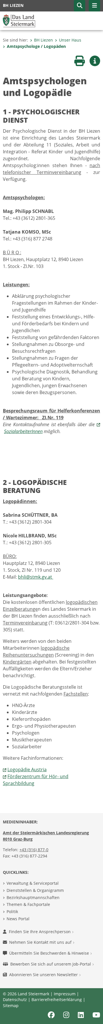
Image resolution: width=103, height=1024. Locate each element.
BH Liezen (43, 40)
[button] (79, 5)
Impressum (65, 993)
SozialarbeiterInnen (23, 431)
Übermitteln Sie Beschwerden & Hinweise (49, 953)
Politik (12, 911)
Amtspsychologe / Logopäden (36, 46)
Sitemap (11, 1005)
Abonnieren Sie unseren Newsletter (44, 974)
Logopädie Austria (27, 769)
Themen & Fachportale (28, 904)
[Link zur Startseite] (19, 20)
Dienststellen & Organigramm (35, 890)
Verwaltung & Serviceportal (33, 883)
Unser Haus (70, 40)
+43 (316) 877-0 (33, 849)
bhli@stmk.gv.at (35, 577)
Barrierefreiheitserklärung (56, 999)
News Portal (18, 918)
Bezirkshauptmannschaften (33, 897)
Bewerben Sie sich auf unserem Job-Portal (51, 964)
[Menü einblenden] (94, 5)
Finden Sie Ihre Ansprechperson (40, 931)
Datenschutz (15, 999)
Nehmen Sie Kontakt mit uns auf (41, 942)
